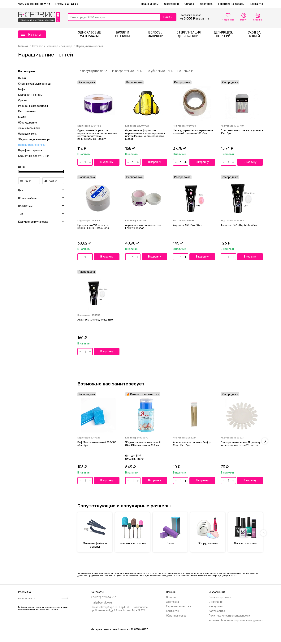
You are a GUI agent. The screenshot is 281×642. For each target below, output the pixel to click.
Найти (167, 17)
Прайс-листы (149, 4)
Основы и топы (27, 133)
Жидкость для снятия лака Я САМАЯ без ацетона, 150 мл (143, 444)
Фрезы (22, 100)
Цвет (21, 190)
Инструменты (27, 111)
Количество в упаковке (33, 221)
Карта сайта (217, 611)
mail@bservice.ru (101, 602)
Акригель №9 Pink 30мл (187, 225)
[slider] (63, 171)
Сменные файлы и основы (34, 83)
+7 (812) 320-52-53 (66, 3)
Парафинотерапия (30, 150)
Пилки (22, 78)
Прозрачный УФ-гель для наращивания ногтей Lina (93, 226)
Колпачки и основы (30, 95)
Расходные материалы (33, 106)
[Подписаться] (64, 599)
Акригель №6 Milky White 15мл (95, 319)
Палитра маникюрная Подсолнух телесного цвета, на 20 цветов (241, 444)
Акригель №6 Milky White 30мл (239, 225)
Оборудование (27, 122)
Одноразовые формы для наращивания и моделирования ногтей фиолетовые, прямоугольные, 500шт (97, 134)
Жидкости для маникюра (34, 139)
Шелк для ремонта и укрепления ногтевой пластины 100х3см (193, 132)
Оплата (189, 4)
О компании (171, 4)
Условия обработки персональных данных (236, 620)
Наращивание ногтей (31, 144)
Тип (20, 214)
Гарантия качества (178, 606)
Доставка (206, 4)
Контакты (256, 4)
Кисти (22, 117)
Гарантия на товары (231, 4)
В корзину (106, 162)
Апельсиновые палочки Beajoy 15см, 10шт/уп (192, 444)
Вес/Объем (25, 206)
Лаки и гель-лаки (29, 128)
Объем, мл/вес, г (28, 198)
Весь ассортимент (221, 597)
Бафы (21, 89)
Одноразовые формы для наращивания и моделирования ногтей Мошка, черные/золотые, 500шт (145, 134)
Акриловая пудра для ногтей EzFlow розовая (143, 226)
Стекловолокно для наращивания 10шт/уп (242, 132)
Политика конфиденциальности (229, 615)
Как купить (216, 606)
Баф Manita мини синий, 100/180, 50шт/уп (97, 444)
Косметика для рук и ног (33, 156)
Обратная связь (176, 615)
